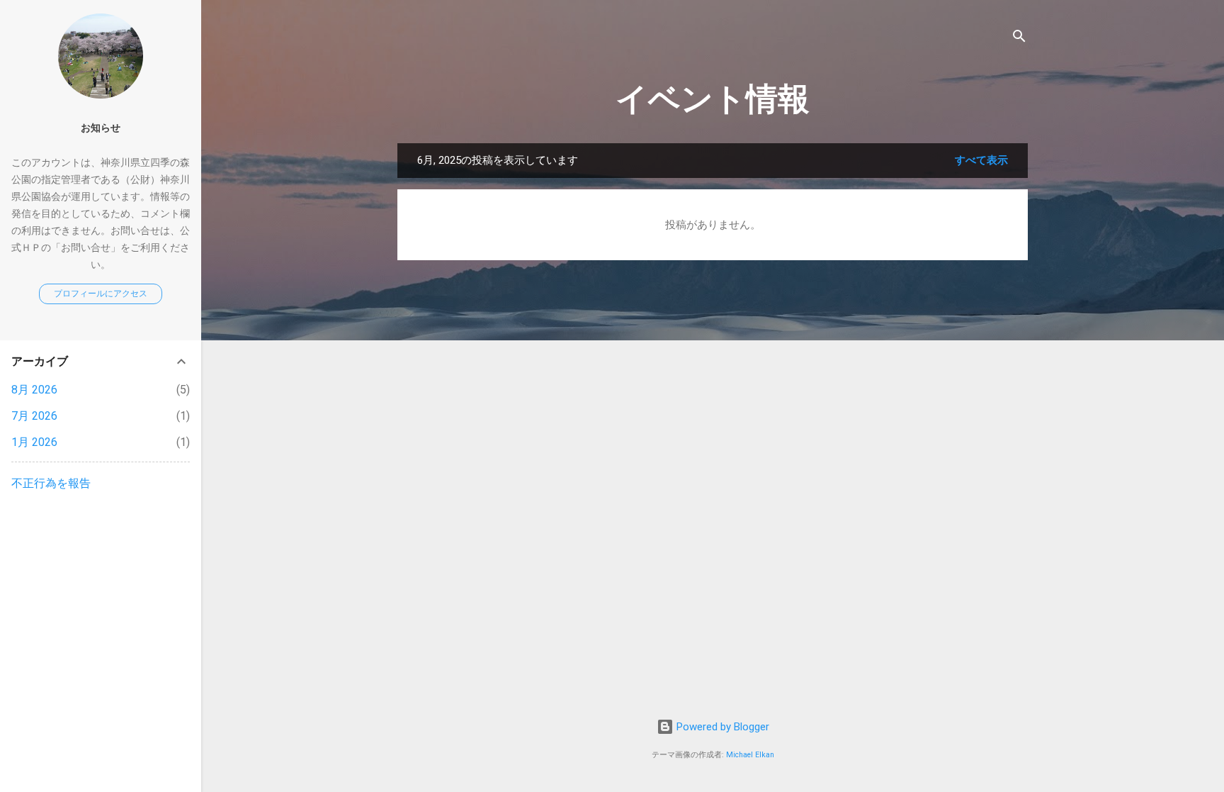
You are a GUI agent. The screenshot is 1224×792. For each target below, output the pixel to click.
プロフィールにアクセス (100, 294)
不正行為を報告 (51, 483)
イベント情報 (713, 99)
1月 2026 (34, 442)
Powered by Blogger (721, 726)
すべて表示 (981, 160)
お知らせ (100, 127)
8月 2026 (34, 389)
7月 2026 (34, 416)
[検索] (1019, 38)
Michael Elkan (750, 754)
